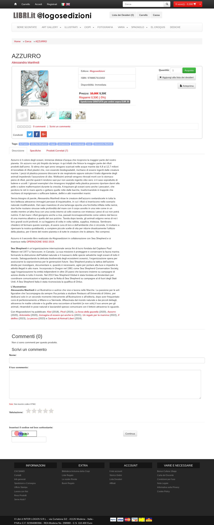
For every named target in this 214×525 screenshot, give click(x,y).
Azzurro (112, 311)
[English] (68, 4)
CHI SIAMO (19, 471)
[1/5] (28, 410)
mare (89, 144)
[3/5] (39, 410)
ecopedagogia (78, 144)
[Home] (15, 4)
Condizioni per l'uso (166, 479)
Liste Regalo (67, 475)
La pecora (32, 318)
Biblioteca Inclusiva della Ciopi (76, 471)
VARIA (121, 27)
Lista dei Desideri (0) (123, 15)
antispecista (63, 144)
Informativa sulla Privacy (168, 487)
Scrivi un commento (59, 126)
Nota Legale (162, 483)
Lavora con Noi (21, 491)
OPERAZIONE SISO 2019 (40, 241)
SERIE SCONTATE (27, 27)
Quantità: (164, 70)
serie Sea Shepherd (39, 144)
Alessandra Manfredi (25, 62)
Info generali (20, 479)
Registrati (52, 4)
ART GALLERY (50, 27)
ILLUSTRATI (71, 27)
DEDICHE (175, 27)
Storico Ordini (116, 475)
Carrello (26, 4)
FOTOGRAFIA (105, 27)
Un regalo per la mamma (96, 315)
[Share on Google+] (44, 134)
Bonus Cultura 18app (167, 471)
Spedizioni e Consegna (25, 483)
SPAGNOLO (137, 27)
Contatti (17, 475)
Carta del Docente (165, 475)
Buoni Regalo (68, 483)
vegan (53, 144)
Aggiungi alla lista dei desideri (178, 77)
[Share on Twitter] (30, 134)
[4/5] (45, 410)
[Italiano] (63, 4)
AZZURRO (41, 41)
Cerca (28, 41)
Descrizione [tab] (18, 150)
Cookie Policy (163, 491)
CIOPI (87, 27)
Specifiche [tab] (35, 150)
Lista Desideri (116, 479)
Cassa (156, 15)
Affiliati (113, 483)
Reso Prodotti (20, 495)
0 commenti (39, 126)
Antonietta (25, 315)
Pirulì (63, 311)
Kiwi (49, 311)
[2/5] (34, 410)
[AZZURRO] (35, 88)
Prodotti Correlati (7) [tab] (57, 150)
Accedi (38, 4)
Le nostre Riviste (69, 479)
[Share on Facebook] (37, 134)
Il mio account (116, 471)
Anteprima (188, 86)
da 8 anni (24, 144)
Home (17, 41)
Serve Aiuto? (20, 499)
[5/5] (51, 410)
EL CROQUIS (158, 27)
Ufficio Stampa (20, 487)
